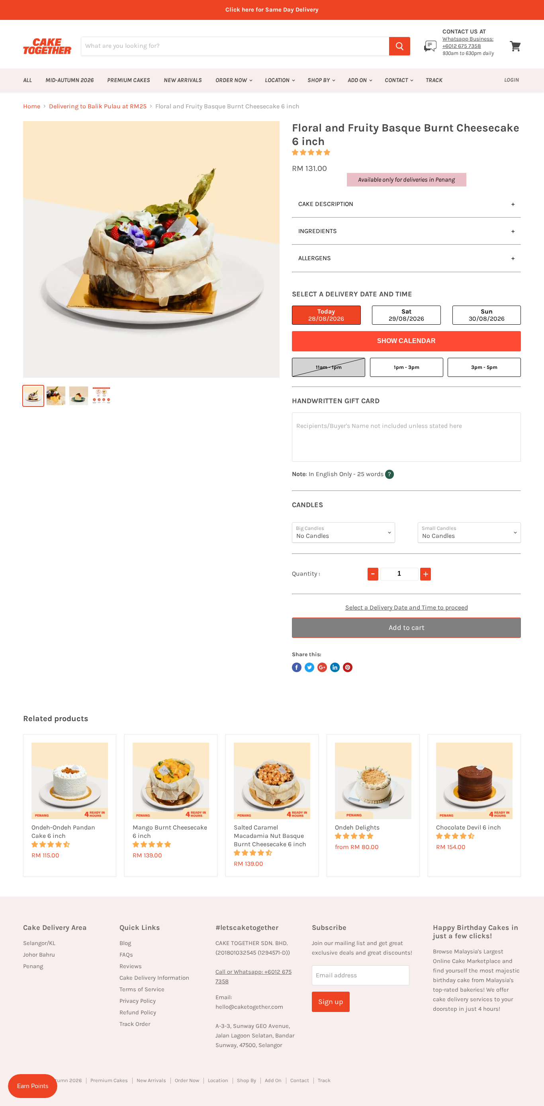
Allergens (314, 258)
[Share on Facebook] (296, 667)
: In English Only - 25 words (357, 474)
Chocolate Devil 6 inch (468, 827)
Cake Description (325, 204)
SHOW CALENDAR (406, 340)
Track (434, 80)
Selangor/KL (39, 943)
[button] (312, 152)
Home (31, 106)
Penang (33, 966)
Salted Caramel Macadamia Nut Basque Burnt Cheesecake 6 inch (270, 836)
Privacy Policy (137, 1000)
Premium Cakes (128, 80)
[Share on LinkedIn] (335, 667)
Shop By (319, 80)
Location (278, 80)
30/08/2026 (487, 315)
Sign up (330, 1001)
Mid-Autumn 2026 (69, 80)
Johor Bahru (39, 954)
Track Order (134, 1024)
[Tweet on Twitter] (309, 667)
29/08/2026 (406, 315)
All (27, 80)
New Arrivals (183, 80)
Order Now (231, 80)
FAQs (126, 954)
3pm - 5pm (484, 367)
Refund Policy (137, 1012)
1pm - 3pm (406, 367)
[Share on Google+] (322, 667)
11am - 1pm (329, 367)
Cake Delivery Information (154, 977)
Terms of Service (141, 989)
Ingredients (317, 231)
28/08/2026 (326, 315)
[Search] (399, 46)
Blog (125, 943)
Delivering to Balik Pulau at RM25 (98, 106)
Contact (397, 80)
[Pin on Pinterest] (347, 667)
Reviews (130, 966)
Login (511, 79)
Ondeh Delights (357, 827)
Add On (358, 80)
